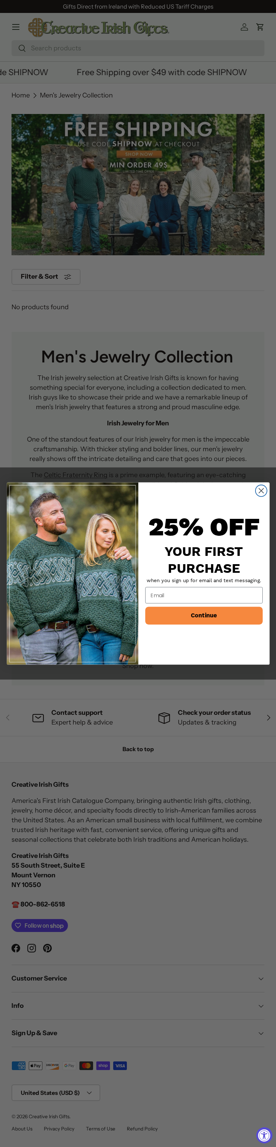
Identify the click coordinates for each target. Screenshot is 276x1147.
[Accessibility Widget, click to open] (264, 1135)
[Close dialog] (261, 491)
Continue (204, 616)
